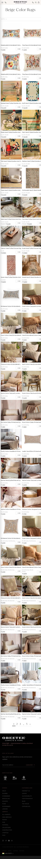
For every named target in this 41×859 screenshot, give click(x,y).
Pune (4, 803)
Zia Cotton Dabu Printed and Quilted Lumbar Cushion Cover (11, 422)
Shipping (15, 850)
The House (25, 803)
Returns (21, 850)
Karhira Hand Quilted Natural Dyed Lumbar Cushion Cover (11, 480)
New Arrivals (7, 817)
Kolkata (5, 801)
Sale (3, 835)
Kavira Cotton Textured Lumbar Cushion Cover (11, 393)
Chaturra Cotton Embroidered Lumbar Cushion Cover (11, 364)
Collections (6, 827)
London (5, 809)
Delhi (4, 791)
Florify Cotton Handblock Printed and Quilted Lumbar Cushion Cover (11, 451)
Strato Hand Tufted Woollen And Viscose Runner (11, 277)
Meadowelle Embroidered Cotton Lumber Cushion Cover (11, 45)
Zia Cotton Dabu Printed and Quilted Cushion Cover (11, 656)
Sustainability (27, 796)
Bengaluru (6, 798)
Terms (10, 850)
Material (5, 824)
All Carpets (6, 814)
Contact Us (26, 791)
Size (3, 822)
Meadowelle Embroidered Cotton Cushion (11, 74)
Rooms (4, 819)
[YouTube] (12, 840)
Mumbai (5, 793)
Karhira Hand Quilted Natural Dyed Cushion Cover (11, 714)
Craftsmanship (27, 798)
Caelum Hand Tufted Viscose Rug (11, 248)
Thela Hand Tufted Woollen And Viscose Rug (11, 190)
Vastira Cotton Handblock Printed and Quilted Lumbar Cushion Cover (11, 509)
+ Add (18, 49)
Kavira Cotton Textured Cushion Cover (11, 627)
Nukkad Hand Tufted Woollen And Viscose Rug (11, 103)
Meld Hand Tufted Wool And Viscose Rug (11, 219)
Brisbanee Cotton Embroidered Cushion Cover (11, 538)
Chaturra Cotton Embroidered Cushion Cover (11, 598)
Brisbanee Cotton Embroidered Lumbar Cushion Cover (11, 306)
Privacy (4, 850)
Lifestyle (5, 832)
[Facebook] (6, 840)
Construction (7, 830)
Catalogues (26, 806)
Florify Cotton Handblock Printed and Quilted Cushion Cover (11, 685)
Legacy (24, 793)
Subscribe (29, 764)
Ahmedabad (6, 806)
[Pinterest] (9, 840)
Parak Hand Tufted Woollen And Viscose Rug (11, 132)
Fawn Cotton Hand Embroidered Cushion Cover (11, 567)
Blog (23, 801)
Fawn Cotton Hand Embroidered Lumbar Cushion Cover (11, 335)
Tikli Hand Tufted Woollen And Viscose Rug (11, 161)
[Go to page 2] (30, 724)
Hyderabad (6, 796)
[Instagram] (3, 840)
